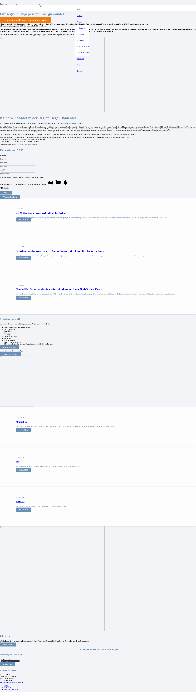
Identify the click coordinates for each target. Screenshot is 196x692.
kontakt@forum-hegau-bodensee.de (11, 682)
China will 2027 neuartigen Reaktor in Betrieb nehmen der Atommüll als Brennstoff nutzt (59, 289)
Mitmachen (21, 421)
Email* (2, 170)
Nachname (3, 163)
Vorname (3, 155)
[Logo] (55, 22)
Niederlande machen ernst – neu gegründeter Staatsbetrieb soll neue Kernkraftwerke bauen (60, 251)
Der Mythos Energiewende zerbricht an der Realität (41, 213)
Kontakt (6, 686)
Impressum (7, 687)
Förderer (20, 501)
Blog (18, 461)
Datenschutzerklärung (11, 689)
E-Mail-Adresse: (5, 659)
